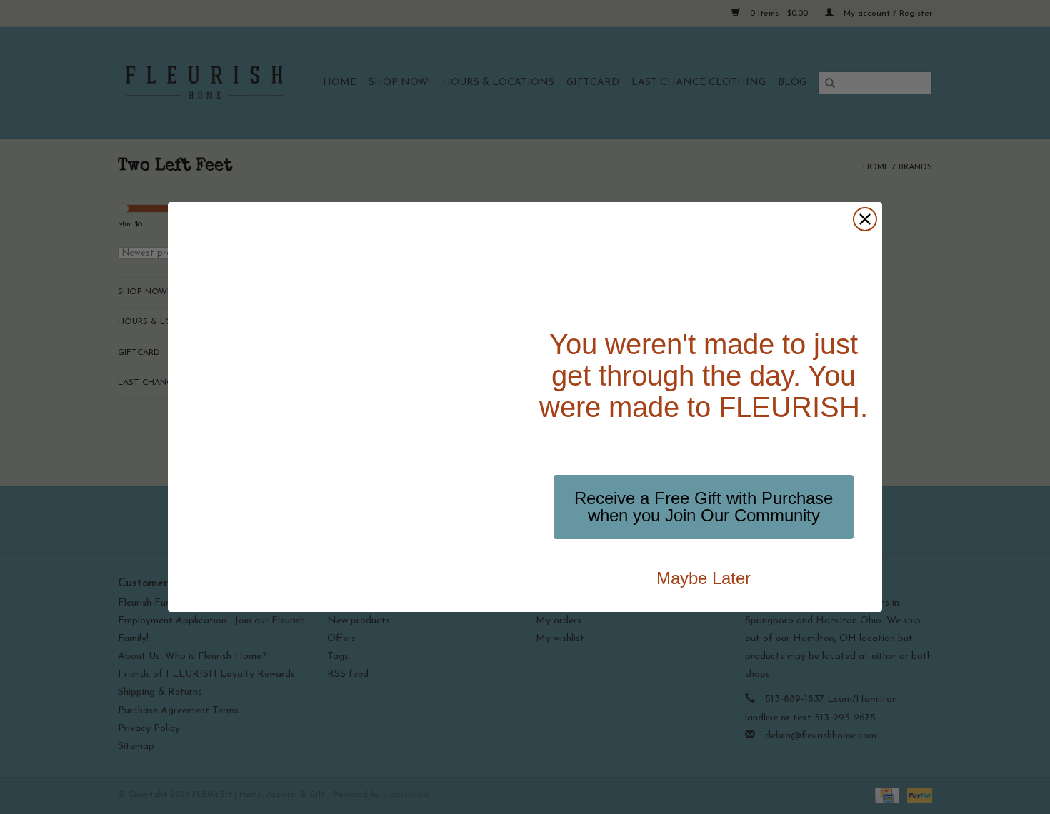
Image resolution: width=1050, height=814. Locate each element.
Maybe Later (703, 578)
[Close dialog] (865, 219)
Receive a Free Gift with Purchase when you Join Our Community (703, 506)
